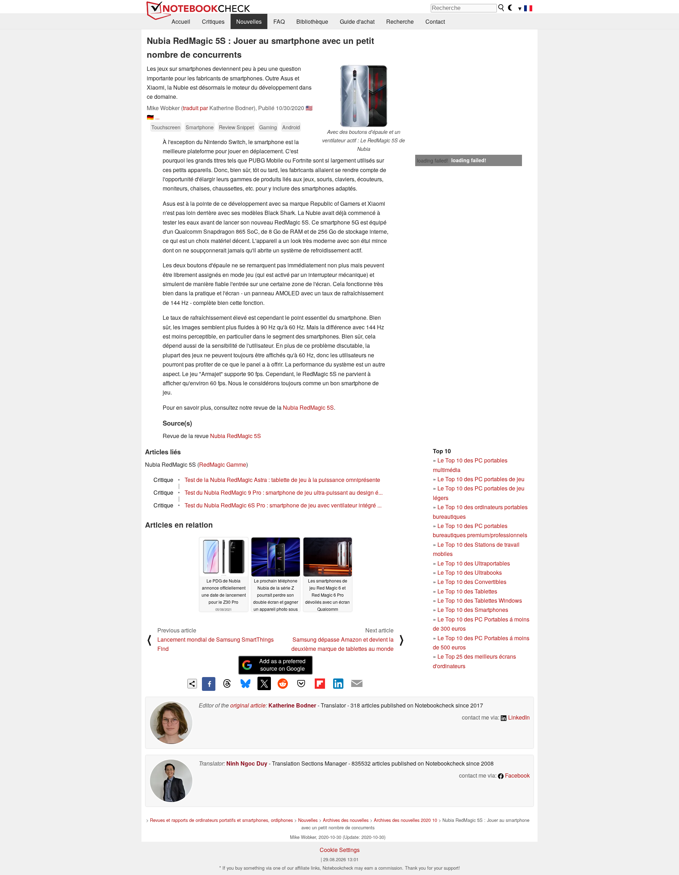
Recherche (400, 21)
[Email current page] (357, 684)
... (157, 117)
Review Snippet (236, 127)
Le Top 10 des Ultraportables (473, 563)
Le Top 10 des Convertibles (471, 582)
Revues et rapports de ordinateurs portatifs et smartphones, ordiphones (221, 820)
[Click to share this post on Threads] (227, 684)
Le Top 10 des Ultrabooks (469, 572)
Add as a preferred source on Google (282, 664)
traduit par (195, 108)
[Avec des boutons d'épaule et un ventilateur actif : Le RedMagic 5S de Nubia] (363, 96)
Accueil (181, 21)
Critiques (213, 21)
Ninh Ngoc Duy (246, 763)
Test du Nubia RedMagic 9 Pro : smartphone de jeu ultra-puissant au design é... (284, 492)
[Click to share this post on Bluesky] (245, 684)
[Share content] (192, 683)
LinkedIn (518, 717)
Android (291, 127)
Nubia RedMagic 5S (308, 407)
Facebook (517, 775)
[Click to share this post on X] (264, 683)
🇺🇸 (309, 108)
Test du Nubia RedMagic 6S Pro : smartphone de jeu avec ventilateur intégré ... (283, 505)
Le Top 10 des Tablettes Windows (479, 600)
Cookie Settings (340, 850)
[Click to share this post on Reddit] (282, 683)
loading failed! (432, 160)
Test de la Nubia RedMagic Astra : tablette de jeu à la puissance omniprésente (282, 480)
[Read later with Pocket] (301, 683)
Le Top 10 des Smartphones (472, 610)
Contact (435, 21)
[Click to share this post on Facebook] (208, 684)
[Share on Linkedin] (338, 683)
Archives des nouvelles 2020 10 (405, 820)
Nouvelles (249, 21)
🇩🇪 (150, 117)
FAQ (279, 21)
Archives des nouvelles (345, 820)
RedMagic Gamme (222, 464)
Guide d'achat (357, 21)
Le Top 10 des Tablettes (467, 591)
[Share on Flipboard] (319, 683)
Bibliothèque (312, 21)
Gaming (268, 127)
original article (248, 705)
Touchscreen (165, 127)
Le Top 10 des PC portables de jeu (480, 479)
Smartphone (200, 127)
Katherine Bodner (292, 705)
